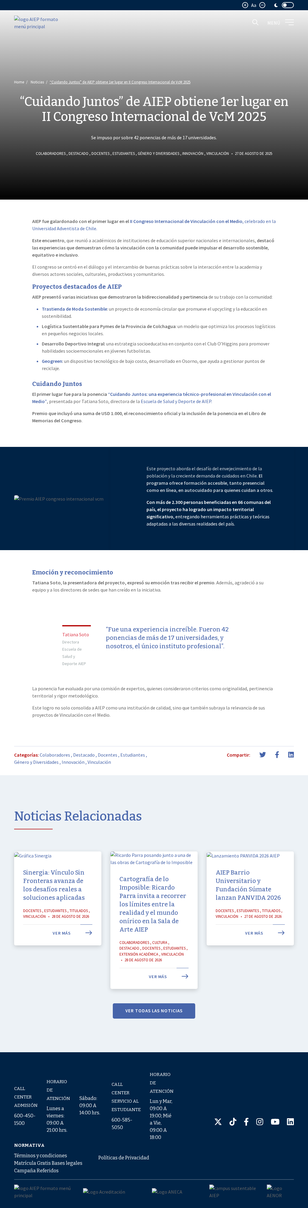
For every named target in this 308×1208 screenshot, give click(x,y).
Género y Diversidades (158, 153)
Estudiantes (123, 153)
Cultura (159, 942)
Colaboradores (51, 153)
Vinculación (217, 153)
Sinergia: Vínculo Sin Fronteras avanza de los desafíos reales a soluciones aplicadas (54, 885)
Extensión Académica (138, 954)
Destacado (78, 153)
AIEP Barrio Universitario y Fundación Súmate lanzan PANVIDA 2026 (248, 885)
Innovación (192, 153)
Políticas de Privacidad (123, 1158)
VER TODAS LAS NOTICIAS (154, 1011)
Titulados (78, 910)
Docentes (100, 153)
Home (19, 82)
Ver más (62, 933)
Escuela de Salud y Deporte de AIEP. (176, 401)
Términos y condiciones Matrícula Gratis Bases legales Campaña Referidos (48, 1163)
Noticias (37, 82)
